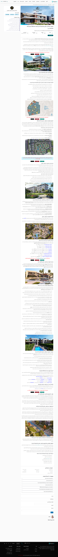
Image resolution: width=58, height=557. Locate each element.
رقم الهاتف (51, 499)
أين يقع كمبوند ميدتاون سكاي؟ (49, 478)
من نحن (36, 548)
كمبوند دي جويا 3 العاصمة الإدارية (41, 258)
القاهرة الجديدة (43, 1)
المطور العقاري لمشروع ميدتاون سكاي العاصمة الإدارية (13, 30)
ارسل (52, 512)
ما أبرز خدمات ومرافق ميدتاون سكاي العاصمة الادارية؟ (46, 489)
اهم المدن (27, 548)
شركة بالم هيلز (18, 548)
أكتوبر (47, 1)
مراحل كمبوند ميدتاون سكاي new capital (14, 23)
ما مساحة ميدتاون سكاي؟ (49, 480)
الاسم (52, 496)
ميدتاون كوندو (51, 45)
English (2, 1)
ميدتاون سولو (47, 45)
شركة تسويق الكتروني (20, 555)
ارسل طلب (50, 35)
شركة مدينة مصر (18, 551)
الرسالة (52, 508)
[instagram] (4, 543)
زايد (18, 1)
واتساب (42, 54)
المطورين (15, 1)
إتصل (16, 14)
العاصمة (33, 1)
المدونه (36, 551)
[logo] (54, 2)
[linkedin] (7, 543)
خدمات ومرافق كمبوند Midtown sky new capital (13, 24)
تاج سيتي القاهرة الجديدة (9, 548)
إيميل (32, 54)
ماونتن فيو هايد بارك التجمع (9, 550)
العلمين (26, 1)
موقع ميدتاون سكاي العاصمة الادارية (15, 18)
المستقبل (37, 1)
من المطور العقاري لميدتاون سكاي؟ (48, 491)
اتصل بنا (37, 54)
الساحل (30, 1)
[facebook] (11, 543)
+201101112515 (5, 1)
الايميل (52, 505)
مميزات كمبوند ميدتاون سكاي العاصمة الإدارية (14, 25)
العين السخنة (22, 1)
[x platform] (9, 543)
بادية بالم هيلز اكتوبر (9, 552)
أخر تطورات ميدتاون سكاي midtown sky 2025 (14, 29)
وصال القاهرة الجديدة (9, 553)
